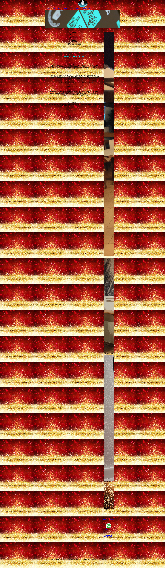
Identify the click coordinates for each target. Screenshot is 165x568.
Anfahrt (71, 8)
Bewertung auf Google (108, 536)
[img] (82, 3)
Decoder (92, 554)
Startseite (48, 8)
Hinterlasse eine (108, 535)
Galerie (65, 8)
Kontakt (59, 8)
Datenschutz (77, 8)
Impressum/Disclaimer (87, 8)
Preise (54, 8)
